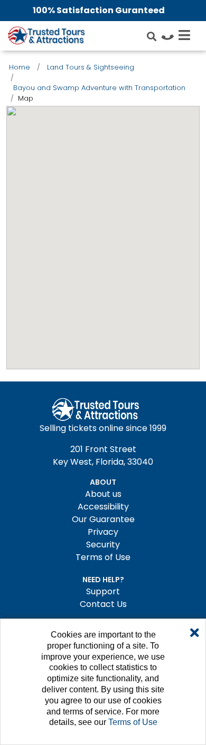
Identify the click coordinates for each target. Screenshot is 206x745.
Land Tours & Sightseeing (90, 67)
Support (103, 591)
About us (103, 494)
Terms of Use (103, 557)
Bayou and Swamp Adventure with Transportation (99, 87)
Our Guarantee (103, 519)
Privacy (103, 532)
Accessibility (103, 507)
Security (103, 544)
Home (19, 67)
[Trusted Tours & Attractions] (46, 37)
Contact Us (103, 604)
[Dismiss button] (194, 633)
